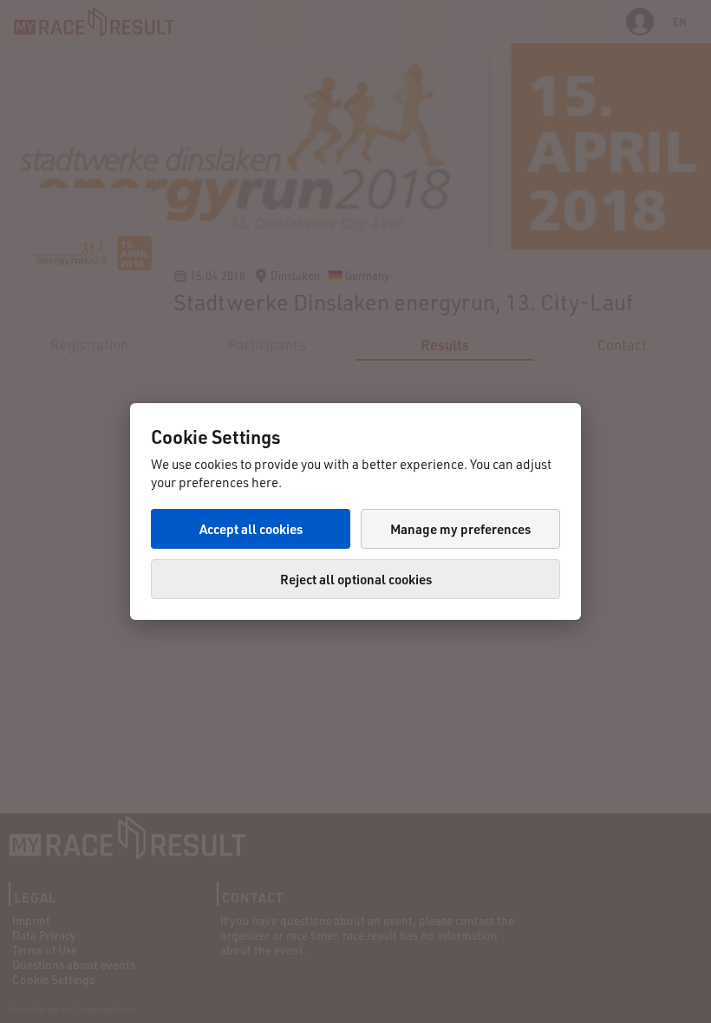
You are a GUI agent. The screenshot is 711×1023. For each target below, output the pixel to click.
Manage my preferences (460, 529)
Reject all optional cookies (356, 579)
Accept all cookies (251, 529)
